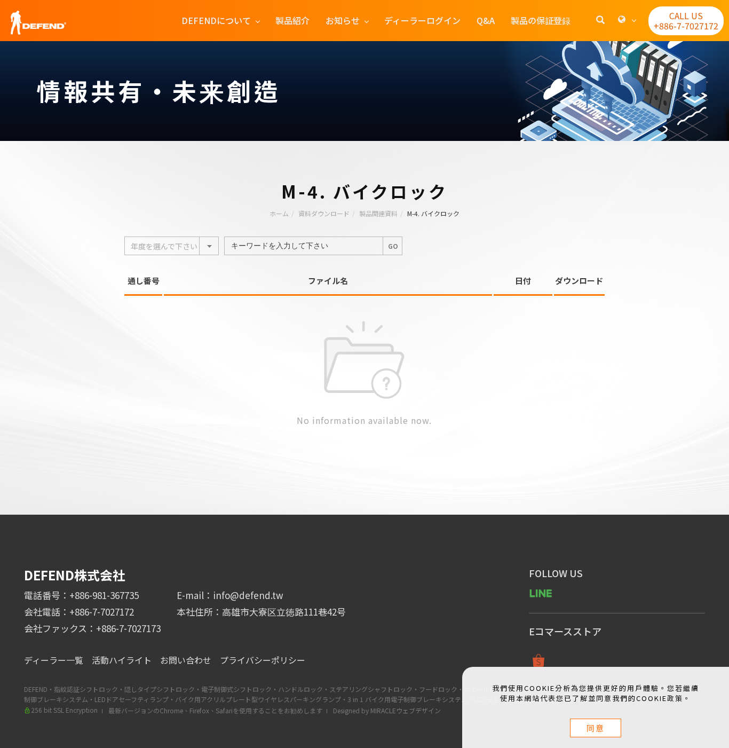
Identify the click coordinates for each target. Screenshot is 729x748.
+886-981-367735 (104, 595)
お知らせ (343, 20)
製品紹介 (292, 20)
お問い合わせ (185, 659)
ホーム (279, 213)
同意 (596, 728)
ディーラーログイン (422, 20)
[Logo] (38, 21)
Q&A (486, 20)
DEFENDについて (216, 20)
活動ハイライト (122, 659)
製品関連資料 (378, 213)
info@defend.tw (248, 595)
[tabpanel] (364, 91)
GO (393, 245)
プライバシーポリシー (262, 659)
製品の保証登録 (540, 20)
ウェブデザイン (418, 710)
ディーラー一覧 (53, 659)
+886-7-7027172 (101, 611)
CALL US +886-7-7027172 (686, 20)
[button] (600, 21)
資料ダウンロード (324, 213)
